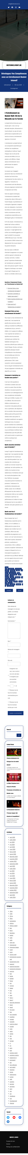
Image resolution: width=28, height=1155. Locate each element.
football (12, 978)
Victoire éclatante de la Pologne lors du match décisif (13, 761)
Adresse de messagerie (13, 651)
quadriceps (12, 584)
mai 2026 (12, 844)
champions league (14, 947)
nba (10, 1036)
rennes (11, 1072)
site (11, 1091)
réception (12, 1070)
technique (18, 584)
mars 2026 (12, 849)
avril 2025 (12, 876)
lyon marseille (13, 1014)
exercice (12, 971)
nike (11, 1038)
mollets (12, 577)
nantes (11, 1034)
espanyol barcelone (14, 966)
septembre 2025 (14, 864)
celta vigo (12, 942)
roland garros (13, 1074)
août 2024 (12, 895)
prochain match (13, 1053)
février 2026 (13, 852)
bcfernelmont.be (14, 65)
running (11, 1077)
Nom (9, 641)
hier (11, 983)
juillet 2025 (13, 868)
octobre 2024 (13, 890)
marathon (12, 1017)
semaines (12, 1086)
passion (15, 581)
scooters (12, 1082)
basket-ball (6, 568)
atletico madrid (13, 926)
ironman (12, 986)
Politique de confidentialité (13, 1147)
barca (11, 930)
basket (11, 935)
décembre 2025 (14, 856)
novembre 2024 (14, 888)
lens (11, 990)
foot (11, 974)
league (11, 988)
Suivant (19, 590)
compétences (10, 568)
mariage (12, 1019)
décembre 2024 (14, 885)
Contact (8, 1144)
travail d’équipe (10, 585)
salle (11, 1079)
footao (11, 976)
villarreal (12, 1103)
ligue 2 (11, 1000)
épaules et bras (12, 573)
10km (11, 911)
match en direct (14, 1024)
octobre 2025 (13, 861)
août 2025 (12, 866)
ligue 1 (11, 998)
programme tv (13, 1058)
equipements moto (14, 962)
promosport (12, 1060)
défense (7, 570)
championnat (13, 945)
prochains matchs (14, 1055)
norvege (12, 1041)
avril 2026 (12, 847)
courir (11, 952)
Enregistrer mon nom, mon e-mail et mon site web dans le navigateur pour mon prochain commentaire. (14, 675)
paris (11, 1048)
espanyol (12, 964)
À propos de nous (10, 1141)
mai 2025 (12, 873)
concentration (18, 568)
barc (11, 928)
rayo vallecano (13, 1065)
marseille (12, 1022)
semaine (12, 1084)
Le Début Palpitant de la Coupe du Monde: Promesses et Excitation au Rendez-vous (14, 788)
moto (11, 1029)
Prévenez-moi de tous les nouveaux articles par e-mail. (13, 704)
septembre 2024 (14, 892)
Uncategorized (14, 88)
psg (10, 1062)
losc (11, 1012)
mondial (12, 1026)
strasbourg (12, 1096)
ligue (11, 995)
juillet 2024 (13, 897)
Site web (10, 660)
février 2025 (13, 880)
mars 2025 (12, 878)
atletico (12, 923)
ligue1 (11, 1005)
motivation (18, 577)
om (10, 1046)
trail (11, 1098)
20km (11, 918)
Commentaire (11, 621)
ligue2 (11, 1007)
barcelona (12, 933)
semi (11, 1089)
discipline (12, 570)
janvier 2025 (13, 883)
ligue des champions (15, 1002)
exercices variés (13, 574)
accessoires (13, 921)
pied (11, 1050)
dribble (18, 570)
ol (10, 1043)
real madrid (12, 1067)
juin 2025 (12, 871)
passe (11, 581)
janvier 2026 (13, 854)
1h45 (11, 914)
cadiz (11, 940)
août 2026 (12, 837)
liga (10, 993)
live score (12, 1010)
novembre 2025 (14, 859)
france (11, 981)
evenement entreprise (15, 969)
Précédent (9, 590)
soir (11, 1094)
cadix (11, 938)
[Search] (19, 735)
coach (11, 950)
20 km (11, 916)
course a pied (13, 954)
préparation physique (9, 583)
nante (11, 1031)
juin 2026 (12, 842)
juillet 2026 (13, 840)
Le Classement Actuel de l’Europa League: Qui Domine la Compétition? (13, 813)
